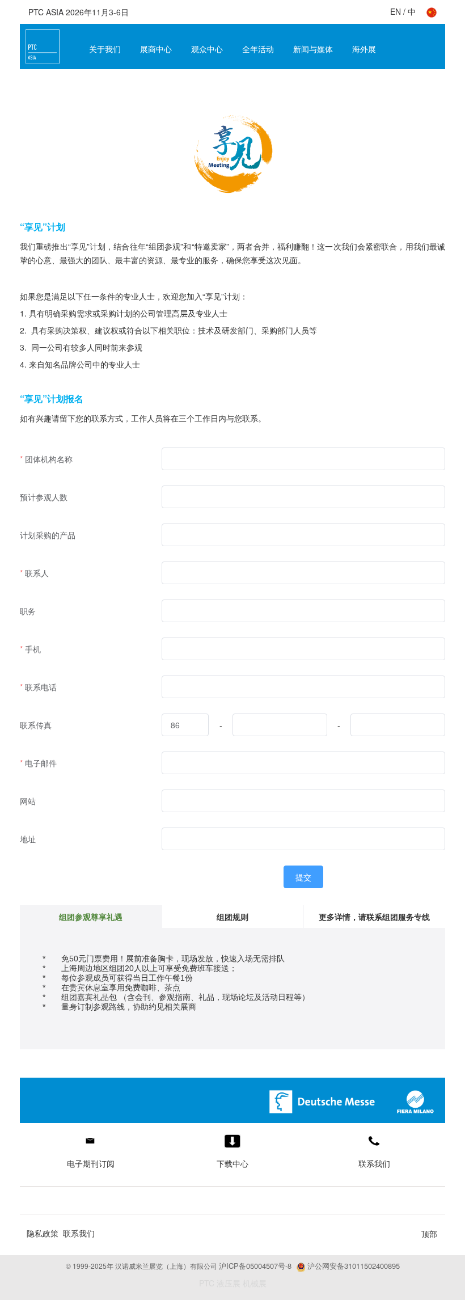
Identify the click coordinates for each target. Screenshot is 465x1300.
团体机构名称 (49, 459)
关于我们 (105, 48)
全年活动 (258, 48)
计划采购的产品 (47, 535)
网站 (28, 801)
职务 (28, 611)
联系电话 (41, 687)
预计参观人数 (43, 497)
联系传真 (36, 725)
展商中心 (156, 48)
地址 (28, 839)
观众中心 (207, 48)
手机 (33, 649)
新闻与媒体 (313, 48)
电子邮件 (41, 763)
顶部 (429, 1233)
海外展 (364, 48)
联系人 (37, 573)
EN (395, 11)
